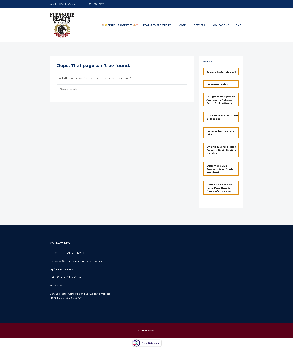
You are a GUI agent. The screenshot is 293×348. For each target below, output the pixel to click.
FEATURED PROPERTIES (157, 25)
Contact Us (221, 25)
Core (182, 25)
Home (237, 25)
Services (200, 25)
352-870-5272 (96, 4)
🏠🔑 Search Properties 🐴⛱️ (120, 25)
